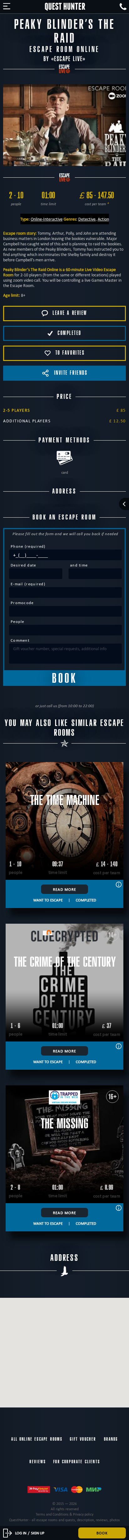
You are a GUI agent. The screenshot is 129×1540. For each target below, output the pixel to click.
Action (103, 219)
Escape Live (68, 59)
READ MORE (64, 889)
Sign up (37, 1532)
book (102, 1532)
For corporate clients (76, 1461)
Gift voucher (83, 1439)
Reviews (37, 1461)
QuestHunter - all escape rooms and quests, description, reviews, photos (64, 1519)
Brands (111, 1439)
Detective (86, 219)
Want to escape (48, 899)
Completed (86, 899)
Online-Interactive (47, 219)
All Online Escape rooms (36, 1439)
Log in (20, 1532)
